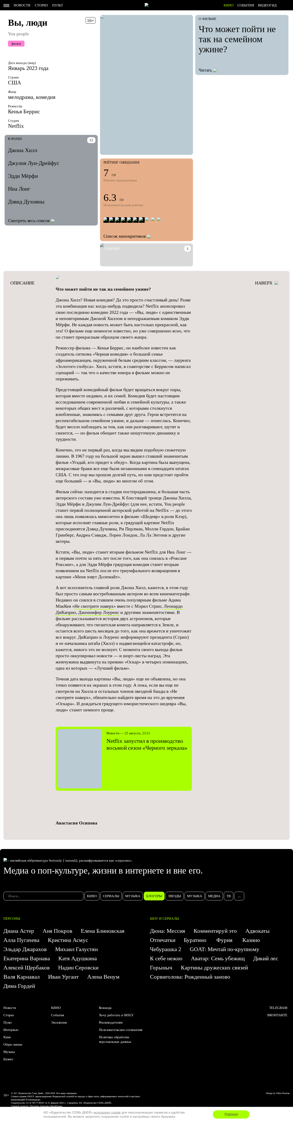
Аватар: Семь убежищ (218, 958)
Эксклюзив (59, 1022)
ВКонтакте (277, 1015)
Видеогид (267, 5)
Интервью (10, 1030)
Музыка (9, 1052)
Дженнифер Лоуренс (98, 612)
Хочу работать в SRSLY (116, 1015)
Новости (22, 5)
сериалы (111, 896)
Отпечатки (162, 940)
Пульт (57, 5)
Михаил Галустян (76, 949)
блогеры (154, 896)
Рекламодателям (111, 1022)
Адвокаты (257, 931)
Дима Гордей (19, 986)
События (245, 5)
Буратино (196, 940)
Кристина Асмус (68, 940)
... (239, 896)
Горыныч (161, 967)
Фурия (225, 940)
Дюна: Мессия (167, 931)
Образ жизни (12, 1044)
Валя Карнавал (21, 977)
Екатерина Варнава (26, 958)
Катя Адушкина (77, 958)
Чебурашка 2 (165, 949)
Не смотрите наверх (94, 606)
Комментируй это (215, 931)
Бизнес (8, 1059)
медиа (214, 896)
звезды (174, 896)
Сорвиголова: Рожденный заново (190, 977)
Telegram (278, 1008)
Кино (7, 1037)
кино (92, 896)
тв (228, 896)
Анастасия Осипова (76, 822)
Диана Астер (18, 931)
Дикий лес (265, 958)
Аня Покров (57, 931)
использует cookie (107, 1112)
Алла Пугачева (21, 940)
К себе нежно (166, 958)
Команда (105, 1008)
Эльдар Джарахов (25, 949)
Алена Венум (103, 977)
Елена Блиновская (103, 931)
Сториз (41, 5)
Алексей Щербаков (26, 967)
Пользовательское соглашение (121, 1030)
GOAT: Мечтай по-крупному (224, 949)
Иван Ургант (63, 977)
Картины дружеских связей (214, 967)
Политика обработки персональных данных (115, 1039)
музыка (132, 896)
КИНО (228, 5)
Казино (251, 940)
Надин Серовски (78, 967)
